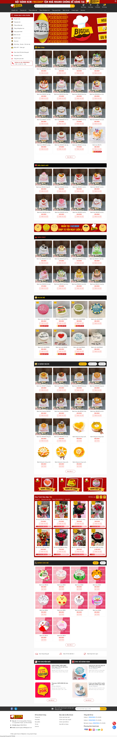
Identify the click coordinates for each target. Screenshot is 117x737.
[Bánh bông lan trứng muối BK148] (79, 426)
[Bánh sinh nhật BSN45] (61, 337)
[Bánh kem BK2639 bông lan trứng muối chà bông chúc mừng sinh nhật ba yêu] (97, 376)
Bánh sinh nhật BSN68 (43, 319)
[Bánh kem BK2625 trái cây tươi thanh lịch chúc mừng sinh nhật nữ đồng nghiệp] (79, 109)
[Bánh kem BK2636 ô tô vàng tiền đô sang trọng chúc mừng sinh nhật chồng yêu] (61, 426)
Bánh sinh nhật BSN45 (61, 347)
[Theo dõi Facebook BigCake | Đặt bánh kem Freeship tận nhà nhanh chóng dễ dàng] (11, 708)
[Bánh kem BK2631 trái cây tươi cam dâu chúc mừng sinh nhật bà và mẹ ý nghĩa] (43, 84)
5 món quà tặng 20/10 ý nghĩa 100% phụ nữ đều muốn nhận (97, 684)
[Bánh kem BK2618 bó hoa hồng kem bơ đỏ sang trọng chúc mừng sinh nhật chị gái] (79, 249)
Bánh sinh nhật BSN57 (97, 319)
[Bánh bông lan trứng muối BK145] (61, 452)
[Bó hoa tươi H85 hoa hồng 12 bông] (43, 537)
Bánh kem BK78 (61, 635)
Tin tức (36, 724)
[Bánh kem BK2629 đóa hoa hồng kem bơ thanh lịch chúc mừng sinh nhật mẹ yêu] (79, 84)
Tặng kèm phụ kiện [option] (62, 499)
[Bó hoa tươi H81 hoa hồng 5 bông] (43, 509)
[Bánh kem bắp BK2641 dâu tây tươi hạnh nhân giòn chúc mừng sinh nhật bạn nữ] (79, 401)
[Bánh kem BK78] (61, 625)
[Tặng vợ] (45, 485)
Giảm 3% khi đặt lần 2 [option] (37, 499)
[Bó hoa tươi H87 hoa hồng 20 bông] (79, 537)
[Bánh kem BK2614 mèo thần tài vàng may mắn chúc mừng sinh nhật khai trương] (79, 274)
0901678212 (23, 725)
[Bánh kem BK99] (61, 575)
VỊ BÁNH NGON (43, 364)
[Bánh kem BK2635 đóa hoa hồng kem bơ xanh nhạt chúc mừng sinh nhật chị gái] (43, 59)
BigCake (24, 733)
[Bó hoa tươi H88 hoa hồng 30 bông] (97, 537)
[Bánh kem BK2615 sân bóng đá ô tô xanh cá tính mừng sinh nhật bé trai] (61, 274)
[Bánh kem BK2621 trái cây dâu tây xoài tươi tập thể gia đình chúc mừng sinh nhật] (79, 135)
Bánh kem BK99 (61, 585)
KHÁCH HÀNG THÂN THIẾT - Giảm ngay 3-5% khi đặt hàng (60, 666)
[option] (70, 28)
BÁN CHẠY (41, 237)
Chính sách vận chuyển (65, 719)
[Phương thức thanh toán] (93, 729)
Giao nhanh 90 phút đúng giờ (21, 52)
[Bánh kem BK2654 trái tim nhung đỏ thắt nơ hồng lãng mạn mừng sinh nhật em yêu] (79, 202)
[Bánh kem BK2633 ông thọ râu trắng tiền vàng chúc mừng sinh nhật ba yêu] (79, 59)
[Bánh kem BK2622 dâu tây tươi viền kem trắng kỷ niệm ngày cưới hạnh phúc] (61, 135)
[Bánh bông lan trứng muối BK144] (79, 452)
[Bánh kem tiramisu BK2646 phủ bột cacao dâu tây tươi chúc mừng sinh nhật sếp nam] (61, 376)
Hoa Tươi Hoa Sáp (42, 497)
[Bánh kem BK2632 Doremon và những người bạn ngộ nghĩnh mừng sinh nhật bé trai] (97, 59)
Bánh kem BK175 (97, 145)
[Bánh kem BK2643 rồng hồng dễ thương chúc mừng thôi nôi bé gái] (43, 177)
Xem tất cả (70, 157)
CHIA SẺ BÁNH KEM (82, 662)
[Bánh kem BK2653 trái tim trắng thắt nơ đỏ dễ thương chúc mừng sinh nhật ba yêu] (97, 202)
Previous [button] (36, 28)
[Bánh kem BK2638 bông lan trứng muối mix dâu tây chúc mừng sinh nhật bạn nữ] (79, 376)
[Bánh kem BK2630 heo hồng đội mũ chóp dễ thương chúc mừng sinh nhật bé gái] (61, 84)
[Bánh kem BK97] (97, 575)
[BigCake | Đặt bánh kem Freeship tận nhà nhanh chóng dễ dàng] (16, 6)
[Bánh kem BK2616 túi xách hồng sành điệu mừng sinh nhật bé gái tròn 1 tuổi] (43, 274)
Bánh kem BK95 (61, 610)
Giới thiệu (37, 719)
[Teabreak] (70, 228)
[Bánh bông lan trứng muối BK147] (97, 426)
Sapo (35, 733)
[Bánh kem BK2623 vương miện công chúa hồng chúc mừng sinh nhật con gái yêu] (43, 135)
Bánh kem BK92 (79, 610)
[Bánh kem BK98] (79, 575)
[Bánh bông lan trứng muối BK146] (43, 452)
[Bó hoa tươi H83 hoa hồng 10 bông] (79, 509)
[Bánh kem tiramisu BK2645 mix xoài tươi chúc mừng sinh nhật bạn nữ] (43, 401)
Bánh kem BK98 (79, 585)
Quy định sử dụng (63, 724)
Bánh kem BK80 (97, 610)
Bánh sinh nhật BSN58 (79, 319)
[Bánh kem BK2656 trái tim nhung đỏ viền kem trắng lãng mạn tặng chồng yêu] (43, 202)
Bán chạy (40, 47)
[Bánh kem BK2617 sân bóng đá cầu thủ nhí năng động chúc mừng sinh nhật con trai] (97, 249)
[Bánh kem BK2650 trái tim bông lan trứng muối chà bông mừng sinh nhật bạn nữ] (97, 401)
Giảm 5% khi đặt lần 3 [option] (50, 499)
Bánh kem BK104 (43, 585)
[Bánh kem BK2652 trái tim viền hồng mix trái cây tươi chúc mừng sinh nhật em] (61, 177)
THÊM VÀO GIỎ (44, 73)
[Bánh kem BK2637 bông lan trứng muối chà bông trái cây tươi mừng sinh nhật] (43, 376)
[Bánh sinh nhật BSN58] (79, 309)
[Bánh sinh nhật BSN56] (43, 337)
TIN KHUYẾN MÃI (43, 662)
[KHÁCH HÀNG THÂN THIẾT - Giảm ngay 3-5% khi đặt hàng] (42, 672)
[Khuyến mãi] (58, 1)
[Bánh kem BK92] (79, 600)
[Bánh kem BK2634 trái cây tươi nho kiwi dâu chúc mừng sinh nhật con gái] (61, 59)
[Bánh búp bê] (95, 485)
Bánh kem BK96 (44, 610)
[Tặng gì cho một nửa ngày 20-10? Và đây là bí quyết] (79, 672)
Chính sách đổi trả (64, 721)
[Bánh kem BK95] (61, 600)
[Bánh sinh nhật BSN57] (97, 309)
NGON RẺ (41, 297)
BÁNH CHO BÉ (43, 563)
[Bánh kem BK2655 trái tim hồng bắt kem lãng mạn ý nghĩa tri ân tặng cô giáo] (61, 202)
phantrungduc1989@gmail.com (24, 727)
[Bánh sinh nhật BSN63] (61, 309)
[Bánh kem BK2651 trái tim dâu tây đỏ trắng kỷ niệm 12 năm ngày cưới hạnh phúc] (79, 177)
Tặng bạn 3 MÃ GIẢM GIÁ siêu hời (60, 684)
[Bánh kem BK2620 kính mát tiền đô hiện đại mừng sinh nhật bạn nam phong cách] (43, 249)
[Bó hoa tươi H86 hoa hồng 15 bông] (61, 537)
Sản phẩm (37, 721)
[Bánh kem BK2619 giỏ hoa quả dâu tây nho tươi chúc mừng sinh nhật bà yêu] (61, 249)
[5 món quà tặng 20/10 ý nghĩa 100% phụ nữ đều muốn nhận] (79, 690)
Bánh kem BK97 (97, 585)
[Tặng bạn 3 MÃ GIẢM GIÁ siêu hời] (42, 690)
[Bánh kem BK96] (43, 600)
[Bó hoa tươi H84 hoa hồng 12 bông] (97, 509)
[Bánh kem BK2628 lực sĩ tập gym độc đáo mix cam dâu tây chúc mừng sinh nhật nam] (97, 84)
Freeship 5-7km (18, 55)
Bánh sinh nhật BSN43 (97, 347)
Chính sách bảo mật (64, 717)
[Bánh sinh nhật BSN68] (43, 309)
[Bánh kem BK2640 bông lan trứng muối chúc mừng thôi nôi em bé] (43, 426)
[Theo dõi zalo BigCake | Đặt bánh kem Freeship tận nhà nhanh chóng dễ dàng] (15, 708)
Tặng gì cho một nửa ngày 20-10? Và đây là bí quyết (97, 666)
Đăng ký (103, 708)
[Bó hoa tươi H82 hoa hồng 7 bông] (61, 509)
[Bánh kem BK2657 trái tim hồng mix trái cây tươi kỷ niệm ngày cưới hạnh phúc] (97, 177)
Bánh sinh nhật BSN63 (61, 319)
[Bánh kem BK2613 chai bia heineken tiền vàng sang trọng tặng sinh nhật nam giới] (97, 274)
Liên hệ (37, 726)
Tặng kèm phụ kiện (19, 58)
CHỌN (79, 440)
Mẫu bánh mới (42, 165)
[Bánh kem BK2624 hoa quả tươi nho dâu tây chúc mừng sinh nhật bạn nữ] (97, 109)
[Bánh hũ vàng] (70, 485)
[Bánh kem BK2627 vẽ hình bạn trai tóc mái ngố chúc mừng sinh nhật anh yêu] (43, 109)
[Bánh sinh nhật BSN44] (79, 337)
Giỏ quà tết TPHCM (10, 736)
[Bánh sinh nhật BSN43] (97, 337)
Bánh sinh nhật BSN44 (79, 347)
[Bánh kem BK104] (43, 575)
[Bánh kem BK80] (97, 600)
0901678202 (92, 720)
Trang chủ (37, 717)
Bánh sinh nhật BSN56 (43, 347)
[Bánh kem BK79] (43, 625)
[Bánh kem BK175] (97, 135)
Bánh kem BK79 (44, 635)
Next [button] (104, 28)
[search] (72, 6)
